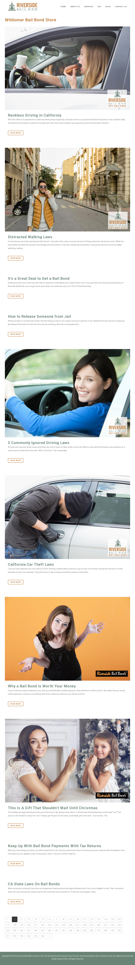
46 (91, 930)
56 (42, 936)
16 (119, 919)
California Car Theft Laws (31, 564)
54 (28, 936)
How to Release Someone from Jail (39, 316)
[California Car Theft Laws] (67, 517)
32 (112, 924)
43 (70, 930)
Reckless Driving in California (34, 115)
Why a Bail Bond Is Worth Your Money (42, 686)
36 (21, 930)
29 (91, 924)
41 (56, 930)
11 (84, 919)
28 (84, 924)
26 (70, 924)
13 (98, 919)
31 (105, 924)
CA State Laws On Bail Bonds (34, 884)
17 (7, 924)
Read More (15, 133)
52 (14, 936)
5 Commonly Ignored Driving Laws (38, 443)
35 (14, 930)
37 (28, 930)
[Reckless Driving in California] (67, 68)
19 (21, 924)
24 (56, 924)
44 (77, 930)
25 (63, 924)
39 (42, 930)
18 (14, 924)
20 (28, 924)
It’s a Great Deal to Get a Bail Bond (39, 278)
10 (77, 919)
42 (63, 930)
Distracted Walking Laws (30, 237)
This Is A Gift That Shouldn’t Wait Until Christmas (53, 808)
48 (105, 930)
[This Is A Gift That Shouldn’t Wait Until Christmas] (67, 760)
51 (7, 936)
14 (105, 919)
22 (42, 924)
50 (119, 930)
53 (21, 936)
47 (98, 930)
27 (77, 924)
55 (35, 936)
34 (7, 930)
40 (49, 930)
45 (84, 930)
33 (119, 924)
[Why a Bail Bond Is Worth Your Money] (67, 639)
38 (35, 930)
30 (98, 924)
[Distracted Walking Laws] (67, 189)
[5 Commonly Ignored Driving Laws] (67, 393)
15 (112, 919)
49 (112, 930)
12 (91, 919)
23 (49, 924)
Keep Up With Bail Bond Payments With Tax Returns (54, 846)
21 (35, 924)
